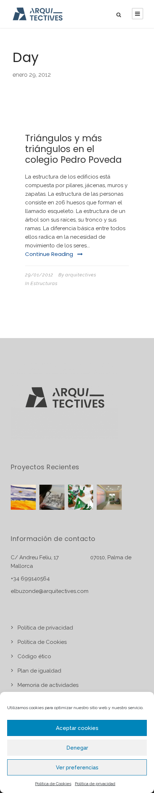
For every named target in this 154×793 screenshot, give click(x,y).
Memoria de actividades (48, 685)
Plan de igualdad (39, 671)
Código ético (34, 656)
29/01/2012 (39, 274)
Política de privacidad (95, 783)
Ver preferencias (77, 767)
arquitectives (80, 274)
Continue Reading (49, 254)
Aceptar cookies (77, 728)
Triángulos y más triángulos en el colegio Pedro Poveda (73, 149)
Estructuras (44, 283)
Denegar (77, 748)
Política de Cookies (53, 783)
